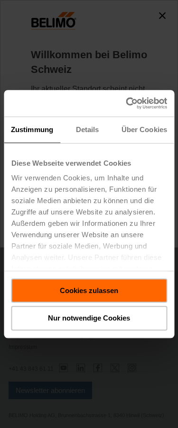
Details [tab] (87, 129)
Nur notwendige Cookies (89, 318)
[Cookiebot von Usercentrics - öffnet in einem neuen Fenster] (126, 103)
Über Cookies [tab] (144, 129)
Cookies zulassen (89, 290)
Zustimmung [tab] (32, 129)
